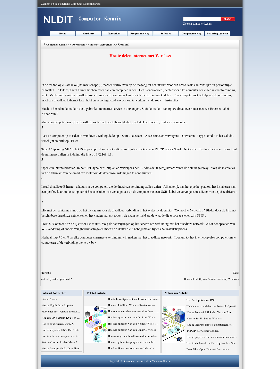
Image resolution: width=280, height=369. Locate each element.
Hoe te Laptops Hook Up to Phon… (62, 348)
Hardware (88, 33)
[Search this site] (228, 20)
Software (166, 33)
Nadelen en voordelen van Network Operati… (212, 306)
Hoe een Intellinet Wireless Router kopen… (132, 305)
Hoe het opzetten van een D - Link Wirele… (133, 317)
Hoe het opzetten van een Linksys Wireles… (133, 330)
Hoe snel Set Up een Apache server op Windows (211, 279)
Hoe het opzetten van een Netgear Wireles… (133, 323)
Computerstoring (191, 33)
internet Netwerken (101, 44)
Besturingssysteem (217, 33)
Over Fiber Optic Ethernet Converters (208, 349)
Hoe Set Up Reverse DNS (201, 300)
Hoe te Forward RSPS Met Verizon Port (209, 312)
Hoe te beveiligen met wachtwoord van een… (134, 299)
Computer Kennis (56, 44)
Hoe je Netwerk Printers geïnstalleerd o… (210, 324)
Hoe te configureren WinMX (58, 324)
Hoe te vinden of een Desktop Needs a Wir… (212, 343)
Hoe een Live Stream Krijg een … (61, 317)
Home (62, 33)
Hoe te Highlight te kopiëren (58, 305)
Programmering (139, 33)
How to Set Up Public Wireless (204, 318)
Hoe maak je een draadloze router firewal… (132, 336)
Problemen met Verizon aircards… (61, 311)
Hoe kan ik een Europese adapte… (61, 336)
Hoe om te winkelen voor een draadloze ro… (133, 311)
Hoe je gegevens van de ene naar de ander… (212, 337)
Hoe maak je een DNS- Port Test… (61, 330)
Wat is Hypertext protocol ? (57, 279)
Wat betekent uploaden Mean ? (60, 342)
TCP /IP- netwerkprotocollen (203, 331)
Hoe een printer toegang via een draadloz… (132, 342)
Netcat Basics (50, 299)
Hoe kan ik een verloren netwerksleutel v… (132, 348)
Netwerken (114, 33)
